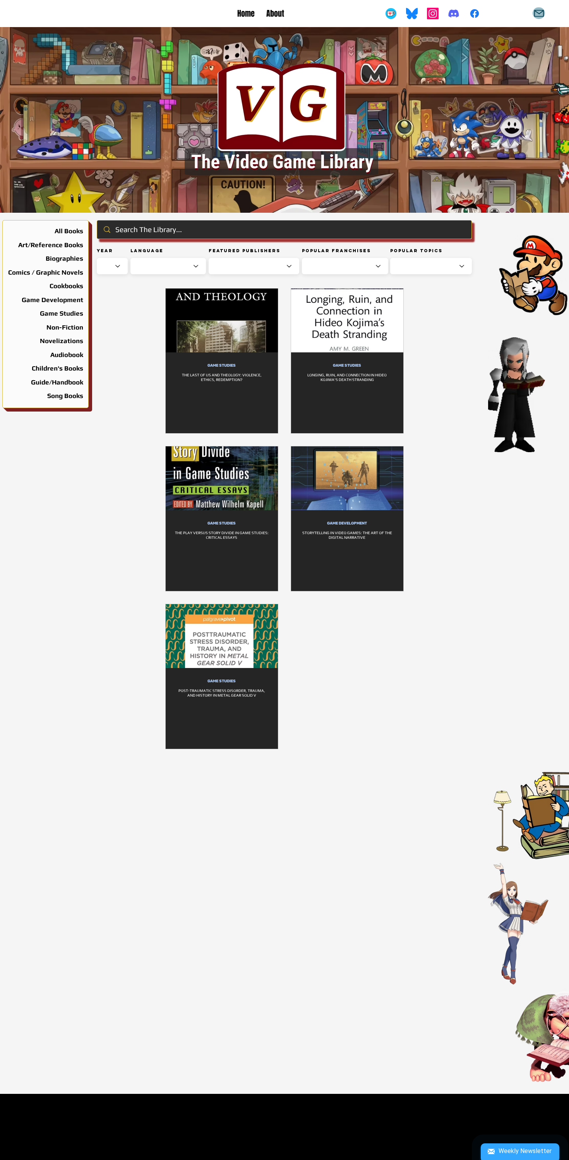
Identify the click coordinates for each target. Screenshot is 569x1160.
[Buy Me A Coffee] (391, 13)
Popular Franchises (336, 251)
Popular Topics (416, 251)
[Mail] (539, 13)
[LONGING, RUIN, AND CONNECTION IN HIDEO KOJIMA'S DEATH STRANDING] (347, 320)
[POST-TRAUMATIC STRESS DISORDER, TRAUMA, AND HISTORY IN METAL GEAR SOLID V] (222, 636)
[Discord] (453, 13)
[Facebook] (474, 13)
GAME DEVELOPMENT (347, 523)
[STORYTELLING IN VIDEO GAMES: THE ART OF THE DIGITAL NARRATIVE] (347, 478)
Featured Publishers (244, 251)
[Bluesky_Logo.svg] (412, 13)
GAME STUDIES (221, 365)
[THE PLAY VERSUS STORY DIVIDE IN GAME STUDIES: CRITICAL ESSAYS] (222, 478)
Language (146, 251)
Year (105, 251)
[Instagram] (433, 13)
